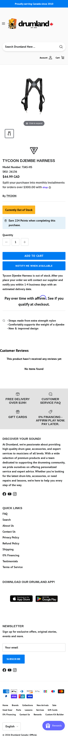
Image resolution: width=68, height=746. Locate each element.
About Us (8, 525)
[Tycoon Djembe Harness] (9, 133)
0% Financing (11, 555)
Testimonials (10, 561)
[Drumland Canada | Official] (30, 23)
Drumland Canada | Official (24, 734)
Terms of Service (13, 567)
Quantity (8, 235)
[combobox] (30, 47)
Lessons (28, 710)
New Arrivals (43, 705)
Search (7, 519)
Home (5, 705)
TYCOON (11, 196)
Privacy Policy (11, 537)
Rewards (38, 714)
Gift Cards (52, 710)
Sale (54, 705)
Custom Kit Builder (54, 714)
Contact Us (9, 531)
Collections (27, 705)
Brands (15, 705)
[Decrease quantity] (6, 242)
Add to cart (34, 256)
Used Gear (7, 710)
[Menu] (3, 23)
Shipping (8, 549)
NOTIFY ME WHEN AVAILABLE (34, 265)
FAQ (5, 514)
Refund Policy (11, 543)
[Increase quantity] (24, 242)
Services (40, 710)
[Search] (61, 47)
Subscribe (14, 659)
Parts (18, 710)
